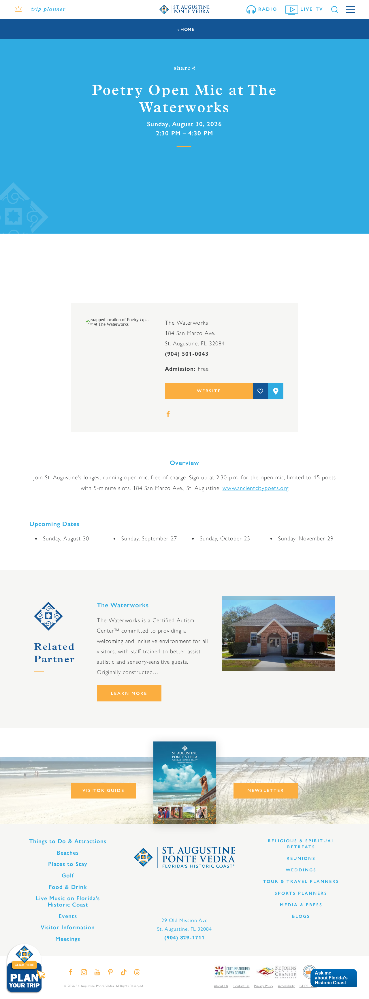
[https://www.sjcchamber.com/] (276, 971)
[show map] (275, 391)
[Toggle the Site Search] (334, 9)
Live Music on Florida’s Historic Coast (68, 901)
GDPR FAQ (308, 985)
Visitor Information (68, 927)
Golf (68, 875)
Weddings (301, 870)
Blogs (301, 916)
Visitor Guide (103, 790)
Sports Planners (301, 893)
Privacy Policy (263, 985)
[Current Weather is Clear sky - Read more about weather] (18, 9)
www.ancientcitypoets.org (256, 487)
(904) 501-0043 (187, 353)
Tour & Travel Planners (301, 881)
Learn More (129, 693)
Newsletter (265, 790)
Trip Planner (48, 9)
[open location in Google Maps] (118, 321)
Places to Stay (67, 863)
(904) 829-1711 (184, 937)
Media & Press (301, 904)
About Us (221, 985)
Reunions (301, 858)
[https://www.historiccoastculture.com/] (232, 971)
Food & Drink (68, 886)
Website (209, 390)
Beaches (68, 852)
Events (68, 916)
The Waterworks (123, 605)
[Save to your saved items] (260, 391)
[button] (333, 978)
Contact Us (241, 985)
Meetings (67, 938)
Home (187, 29)
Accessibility (286, 985)
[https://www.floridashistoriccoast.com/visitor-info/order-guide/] (184, 782)
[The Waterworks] (278, 633)
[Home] (184, 9)
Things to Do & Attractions (67, 841)
